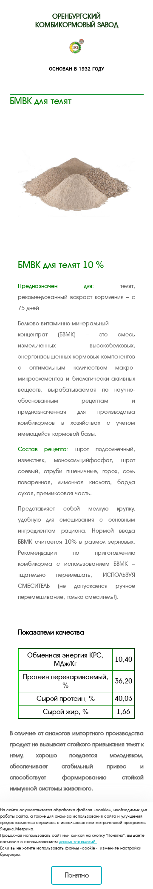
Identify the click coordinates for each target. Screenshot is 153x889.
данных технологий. (78, 841)
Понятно (77, 875)
